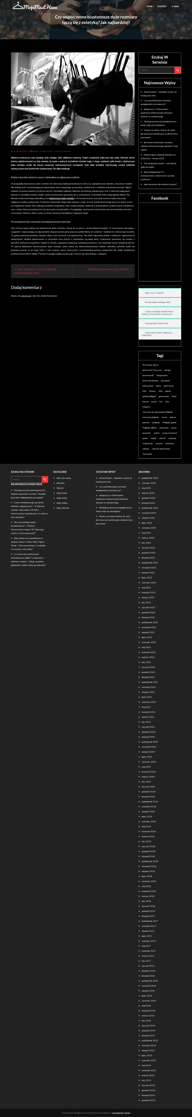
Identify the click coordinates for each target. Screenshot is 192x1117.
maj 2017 (146, 946)
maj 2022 (146, 647)
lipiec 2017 (147, 936)
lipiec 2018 (147, 876)
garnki (168, 391)
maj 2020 (146, 766)
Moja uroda (62, 498)
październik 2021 (150, 682)
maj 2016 (146, 1005)
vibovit (162, 438)
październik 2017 (150, 921)
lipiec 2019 (147, 816)
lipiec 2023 (147, 577)
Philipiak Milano (149, 427)
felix (144, 391)
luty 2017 (146, 961)
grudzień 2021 (148, 672)
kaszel (145, 401)
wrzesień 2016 (149, 985)
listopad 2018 (148, 856)
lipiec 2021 (147, 697)
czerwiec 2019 (149, 821)
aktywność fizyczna (152, 370)
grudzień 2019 (148, 791)
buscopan (165, 380)
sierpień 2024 (148, 518)
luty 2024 (146, 542)
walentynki (147, 443)
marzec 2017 (148, 956)
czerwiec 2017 (149, 941)
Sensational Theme (121, 1112)
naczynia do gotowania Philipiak (157, 412)
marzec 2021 (148, 717)
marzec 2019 (148, 836)
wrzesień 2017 (149, 926)
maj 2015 (146, 1065)
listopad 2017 (148, 916)
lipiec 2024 (147, 522)
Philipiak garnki (169, 422)
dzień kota (168, 385)
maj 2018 (146, 886)
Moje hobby (62, 503)
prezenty (146, 433)
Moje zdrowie (63, 508)
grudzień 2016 (148, 970)
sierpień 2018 (148, 871)
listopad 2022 (148, 617)
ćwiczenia (147, 454)
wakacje (172, 438)
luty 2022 (146, 662)
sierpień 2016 (148, 990)
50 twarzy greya (150, 365)
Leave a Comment (63, 151)
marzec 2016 (148, 1015)
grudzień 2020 (148, 732)
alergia (167, 370)
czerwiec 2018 (149, 881)
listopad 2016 (148, 975)
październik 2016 (150, 980)
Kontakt (162, 6)
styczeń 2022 (148, 667)
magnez (146, 406)
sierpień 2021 (148, 692)
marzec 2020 (148, 776)
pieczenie (164, 427)
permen (146, 422)
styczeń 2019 (148, 846)
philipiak (156, 422)
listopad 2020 (148, 737)
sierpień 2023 (148, 572)
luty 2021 (146, 722)
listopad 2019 (148, 796)
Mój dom (61, 483)
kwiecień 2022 (149, 652)
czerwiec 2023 (149, 582)
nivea (164, 417)
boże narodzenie (150, 380)
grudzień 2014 (148, 1090)
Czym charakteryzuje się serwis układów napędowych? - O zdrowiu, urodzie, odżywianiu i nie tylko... (28, 506)
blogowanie (162, 375)
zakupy (145, 448)
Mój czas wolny (64, 478)
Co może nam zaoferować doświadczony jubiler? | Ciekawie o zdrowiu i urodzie (27, 558)
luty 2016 (146, 1020)
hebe (174, 396)
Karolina (35, 151)
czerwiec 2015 (149, 1060)
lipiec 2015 (147, 1055)
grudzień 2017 (148, 911)
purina (156, 433)
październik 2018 (150, 861)
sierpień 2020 (148, 751)
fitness (152, 391)
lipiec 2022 (147, 637)
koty (167, 401)
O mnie (175, 6)
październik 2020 (150, 742)
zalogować (26, 295)
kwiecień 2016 (149, 1010)
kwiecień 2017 (149, 951)
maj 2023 (146, 587)
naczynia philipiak (150, 417)
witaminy (169, 443)
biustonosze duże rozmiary (62, 198)
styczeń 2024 (148, 547)
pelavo (173, 417)
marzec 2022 (148, 657)
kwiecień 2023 (149, 592)
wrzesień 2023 (149, 567)
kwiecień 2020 (149, 771)
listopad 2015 (148, 1035)
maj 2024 (146, 532)
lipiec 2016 (147, 995)
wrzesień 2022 (149, 627)
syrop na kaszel (169, 433)
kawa (154, 401)
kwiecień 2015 (149, 1070)
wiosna (159, 443)
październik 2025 (150, 478)
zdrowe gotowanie (161, 448)
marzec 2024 (148, 537)
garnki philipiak (149, 396)
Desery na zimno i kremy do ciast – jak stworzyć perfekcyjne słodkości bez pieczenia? (159, 134)
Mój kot (60, 488)
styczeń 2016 (148, 1025)
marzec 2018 (148, 896)
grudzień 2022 (148, 612)
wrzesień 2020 (149, 746)
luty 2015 (146, 1080)
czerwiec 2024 (149, 527)
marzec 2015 (148, 1075)
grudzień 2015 (148, 1030)
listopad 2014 (148, 1095)
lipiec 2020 (147, 756)
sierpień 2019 (148, 811)
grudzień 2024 (148, 498)
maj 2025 (146, 488)
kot (160, 401)
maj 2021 (146, 707)
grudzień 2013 (148, 1100)
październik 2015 (150, 1040)
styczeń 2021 (148, 727)
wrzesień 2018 (149, 866)
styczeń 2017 (148, 966)
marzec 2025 (148, 493)
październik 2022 (150, 622)
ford (160, 391)
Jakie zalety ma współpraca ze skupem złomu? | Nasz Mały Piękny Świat (27, 542)
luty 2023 (146, 602)
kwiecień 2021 (149, 712)
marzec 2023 (148, 597)
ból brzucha (147, 385)
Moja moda (47, 151)
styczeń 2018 (148, 906)
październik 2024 (150, 508)
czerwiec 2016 (149, 1000)
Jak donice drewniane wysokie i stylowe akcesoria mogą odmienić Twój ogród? (159, 146)
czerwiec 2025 (149, 483)
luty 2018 (146, 901)
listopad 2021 (148, 677)
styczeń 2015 (148, 1085)
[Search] (177, 70)
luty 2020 (146, 781)
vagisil (153, 438)
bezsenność (148, 375)
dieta (158, 385)
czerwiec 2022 (149, 642)
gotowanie (164, 396)
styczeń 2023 (148, 607)
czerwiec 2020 (149, 761)
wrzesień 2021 (149, 687)
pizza (173, 427)
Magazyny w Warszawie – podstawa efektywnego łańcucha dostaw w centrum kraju (156, 113)
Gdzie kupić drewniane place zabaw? (108, 269)
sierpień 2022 (148, 632)
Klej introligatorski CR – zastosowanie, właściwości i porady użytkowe (157, 176)
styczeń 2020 (148, 786)
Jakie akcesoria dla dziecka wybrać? (160, 184)
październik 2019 (150, 801)
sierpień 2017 (148, 931)
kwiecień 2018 (149, 891)
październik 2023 (150, 562)
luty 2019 (146, 841)
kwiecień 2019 (149, 831)
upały (145, 438)
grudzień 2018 (148, 851)
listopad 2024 (148, 503)
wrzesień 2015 (149, 1045)
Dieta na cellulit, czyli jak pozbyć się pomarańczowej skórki (35, 271)
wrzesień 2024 (149, 513)
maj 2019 (146, 826)
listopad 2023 (148, 557)
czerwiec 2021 (149, 702)
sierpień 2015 (148, 1050)
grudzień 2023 (148, 552)
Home (149, 6)
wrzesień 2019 (149, 806)
